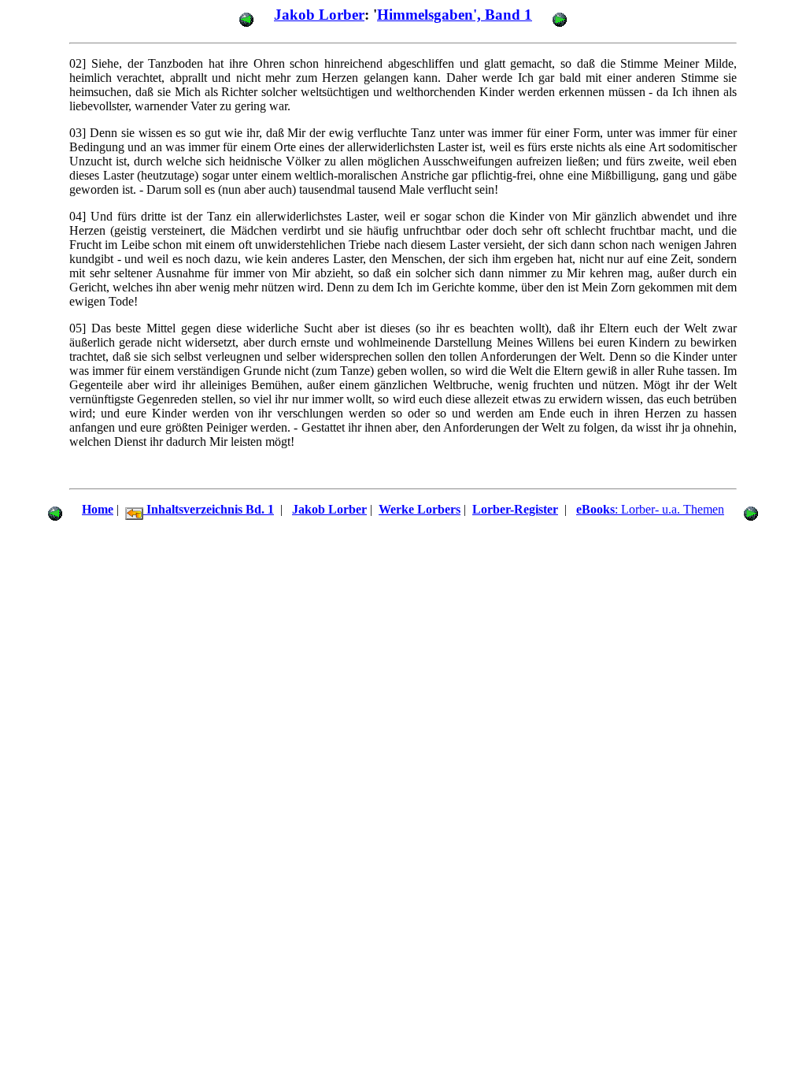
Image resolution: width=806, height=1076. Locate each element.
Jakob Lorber (319, 14)
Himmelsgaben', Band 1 (454, 14)
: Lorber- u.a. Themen (650, 509)
